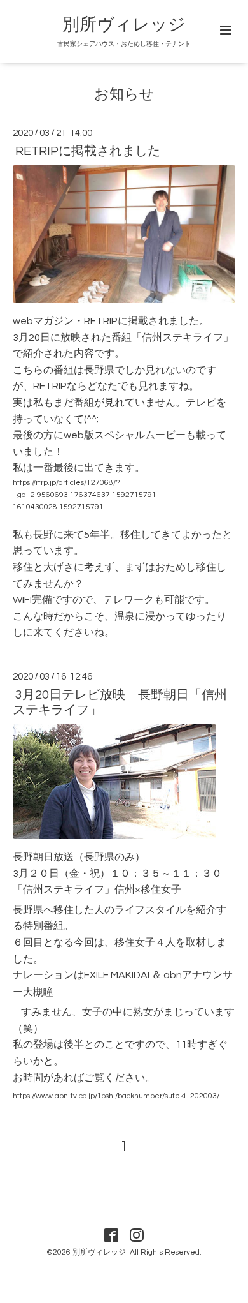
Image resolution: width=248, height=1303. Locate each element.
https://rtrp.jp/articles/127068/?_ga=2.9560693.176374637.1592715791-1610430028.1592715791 (86, 495)
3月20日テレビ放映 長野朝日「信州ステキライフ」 (120, 702)
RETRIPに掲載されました (87, 151)
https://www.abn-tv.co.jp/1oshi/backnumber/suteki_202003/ (116, 1096)
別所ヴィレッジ (124, 25)
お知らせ (124, 94)
